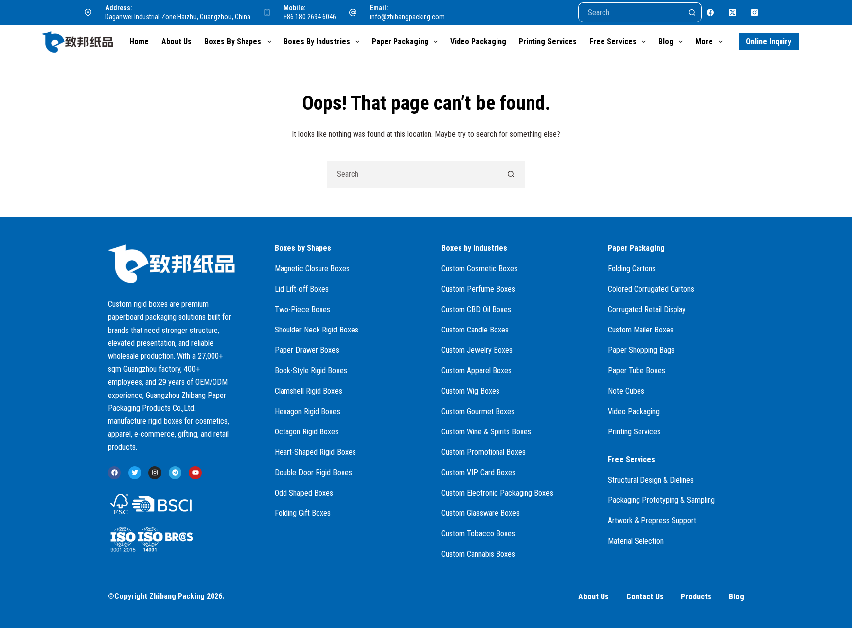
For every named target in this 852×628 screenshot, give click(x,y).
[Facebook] (710, 12)
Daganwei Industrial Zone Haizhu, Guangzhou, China (177, 17)
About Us (176, 41)
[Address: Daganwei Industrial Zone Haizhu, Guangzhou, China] (88, 12)
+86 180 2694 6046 (310, 17)
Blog (666, 41)
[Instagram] (754, 12)
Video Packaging (478, 41)
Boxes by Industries (317, 41)
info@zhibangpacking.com (407, 17)
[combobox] (413, 174)
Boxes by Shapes (232, 41)
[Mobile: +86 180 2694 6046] (267, 12)
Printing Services (548, 41)
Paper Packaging (400, 41)
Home (139, 41)
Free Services (613, 41)
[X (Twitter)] (732, 12)
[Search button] (691, 12)
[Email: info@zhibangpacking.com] (353, 12)
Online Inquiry (768, 41)
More (704, 41)
